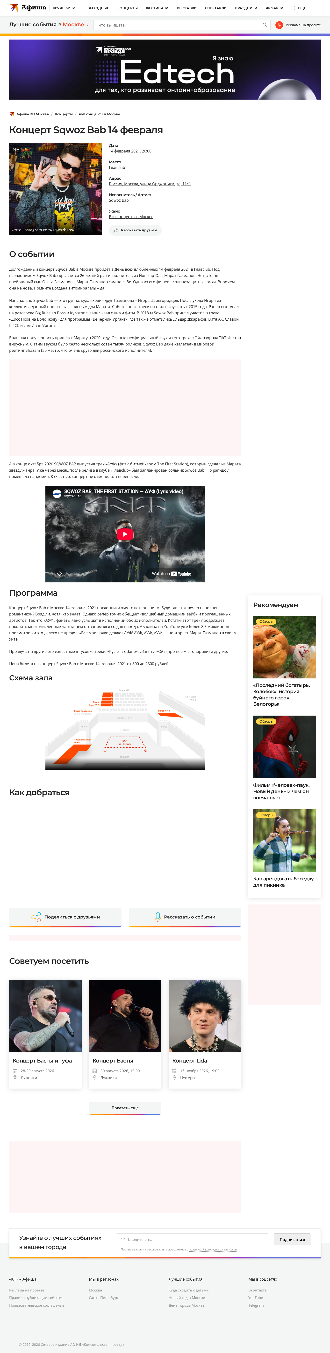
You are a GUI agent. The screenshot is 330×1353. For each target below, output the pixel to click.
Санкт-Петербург (103, 1297)
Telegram (256, 1305)
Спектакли (216, 8)
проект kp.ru (64, 7)
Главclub (117, 167)
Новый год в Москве (187, 1297)
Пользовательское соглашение (36, 1305)
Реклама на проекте (303, 24)
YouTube (255, 1297)
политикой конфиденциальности (213, 1249)
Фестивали (157, 8)
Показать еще (125, 1108)
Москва (95, 1290)
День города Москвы (187, 1305)
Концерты (127, 8)
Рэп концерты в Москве (99, 114)
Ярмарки (275, 8)
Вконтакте (257, 1290)
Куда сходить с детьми (189, 1290)
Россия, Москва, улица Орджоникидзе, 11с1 (150, 183)
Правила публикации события (36, 1297)
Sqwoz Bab (119, 200)
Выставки (187, 8)
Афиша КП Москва (32, 114)
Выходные (98, 8)
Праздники (246, 8)
